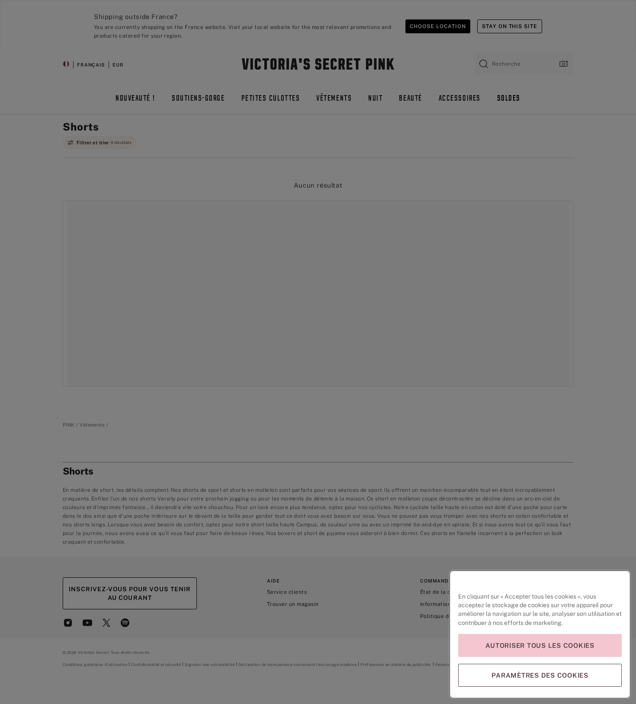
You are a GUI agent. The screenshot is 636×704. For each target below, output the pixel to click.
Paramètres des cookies (539, 675)
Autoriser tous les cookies (539, 645)
